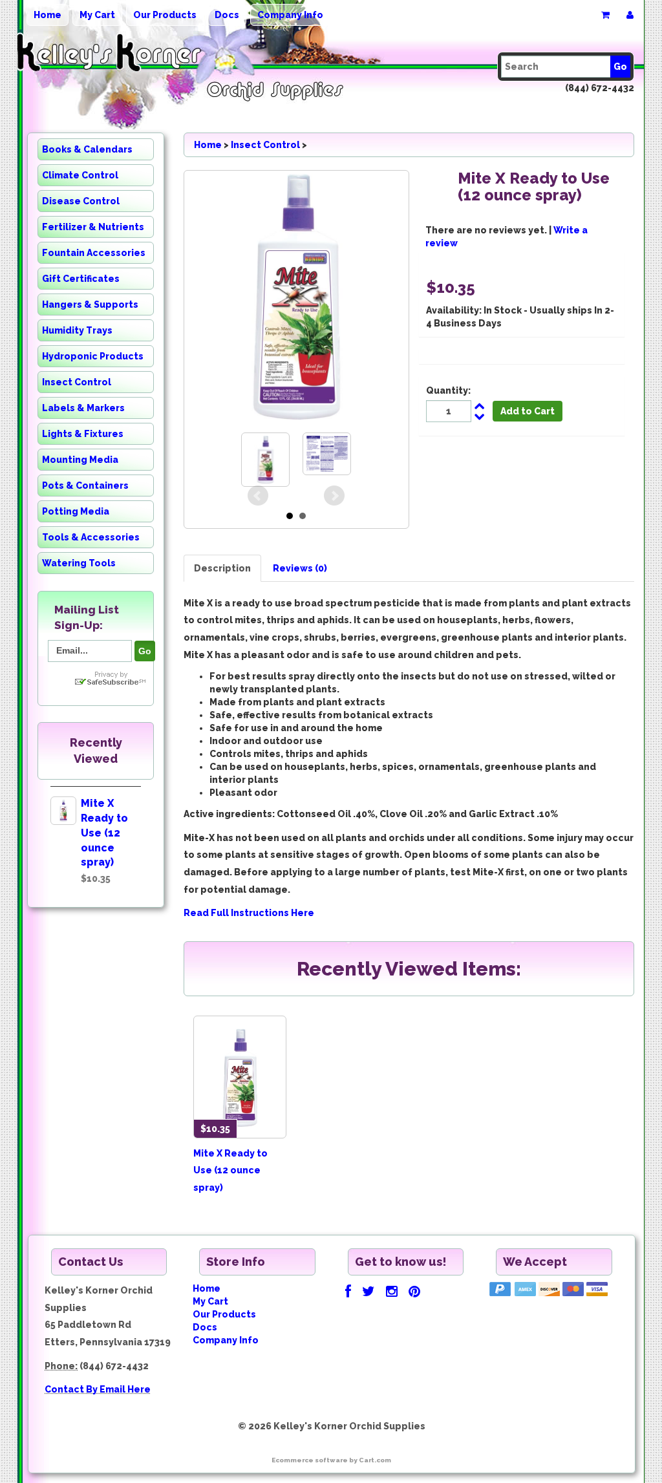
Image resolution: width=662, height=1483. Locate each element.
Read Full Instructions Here (249, 913)
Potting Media (75, 511)
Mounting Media (80, 459)
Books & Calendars (87, 149)
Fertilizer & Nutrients (93, 227)
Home (47, 15)
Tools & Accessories (91, 537)
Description (222, 568)
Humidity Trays (77, 330)
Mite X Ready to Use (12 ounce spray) (104, 832)
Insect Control (76, 382)
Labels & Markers (83, 408)
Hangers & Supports (90, 304)
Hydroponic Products (93, 356)
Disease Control (81, 201)
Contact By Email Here (98, 1389)
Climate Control (80, 175)
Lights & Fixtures (82, 434)
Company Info (290, 15)
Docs (227, 15)
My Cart (97, 15)
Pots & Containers (85, 485)
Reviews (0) (300, 568)
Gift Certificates (81, 278)
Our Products (165, 15)
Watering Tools (79, 563)
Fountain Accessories (93, 253)
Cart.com (375, 1460)
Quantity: (448, 390)
